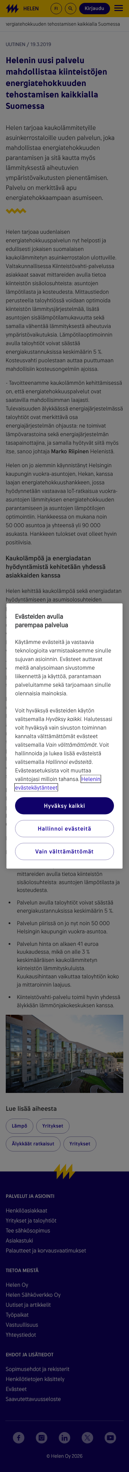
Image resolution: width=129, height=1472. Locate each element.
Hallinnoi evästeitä (64, 828)
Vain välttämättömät (64, 851)
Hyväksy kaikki (64, 805)
